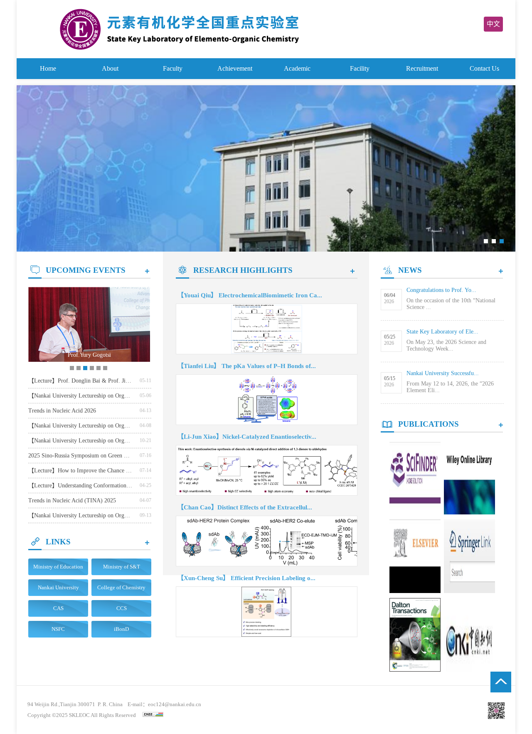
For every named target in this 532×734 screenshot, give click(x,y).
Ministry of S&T (121, 566)
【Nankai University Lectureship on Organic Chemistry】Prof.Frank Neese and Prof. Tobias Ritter (80, 440)
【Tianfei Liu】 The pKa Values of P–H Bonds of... (246, 366)
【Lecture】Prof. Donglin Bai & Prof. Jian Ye (80, 381)
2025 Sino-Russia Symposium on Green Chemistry (80, 455)
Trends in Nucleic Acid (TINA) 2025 (72, 500)
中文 (493, 23)
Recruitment (422, 68)
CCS (121, 608)
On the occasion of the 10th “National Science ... (450, 303)
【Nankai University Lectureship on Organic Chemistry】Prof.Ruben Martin (80, 426)
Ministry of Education (58, 566)
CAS (58, 608)
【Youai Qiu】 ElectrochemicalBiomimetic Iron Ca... (249, 295)
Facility (359, 68)
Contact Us (484, 68)
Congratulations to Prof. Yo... (441, 290)
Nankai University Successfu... (442, 373)
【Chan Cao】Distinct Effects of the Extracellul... (244, 507)
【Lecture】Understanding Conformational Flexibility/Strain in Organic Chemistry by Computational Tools (80, 485)
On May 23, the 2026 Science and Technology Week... (446, 345)
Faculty (172, 68)
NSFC (58, 629)
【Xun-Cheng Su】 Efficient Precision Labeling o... (246, 578)
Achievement (234, 68)
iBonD (121, 629)
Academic (297, 68)
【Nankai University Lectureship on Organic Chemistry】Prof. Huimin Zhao (80, 515)
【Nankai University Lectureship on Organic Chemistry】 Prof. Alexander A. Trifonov (80, 396)
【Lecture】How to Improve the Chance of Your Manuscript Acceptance (80, 470)
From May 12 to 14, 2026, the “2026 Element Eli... (450, 387)
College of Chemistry (121, 587)
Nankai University (58, 587)
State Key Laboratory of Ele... (442, 332)
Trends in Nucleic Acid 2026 (62, 411)
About (110, 68)
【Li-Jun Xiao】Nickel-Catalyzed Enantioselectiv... (246, 436)
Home (48, 68)
